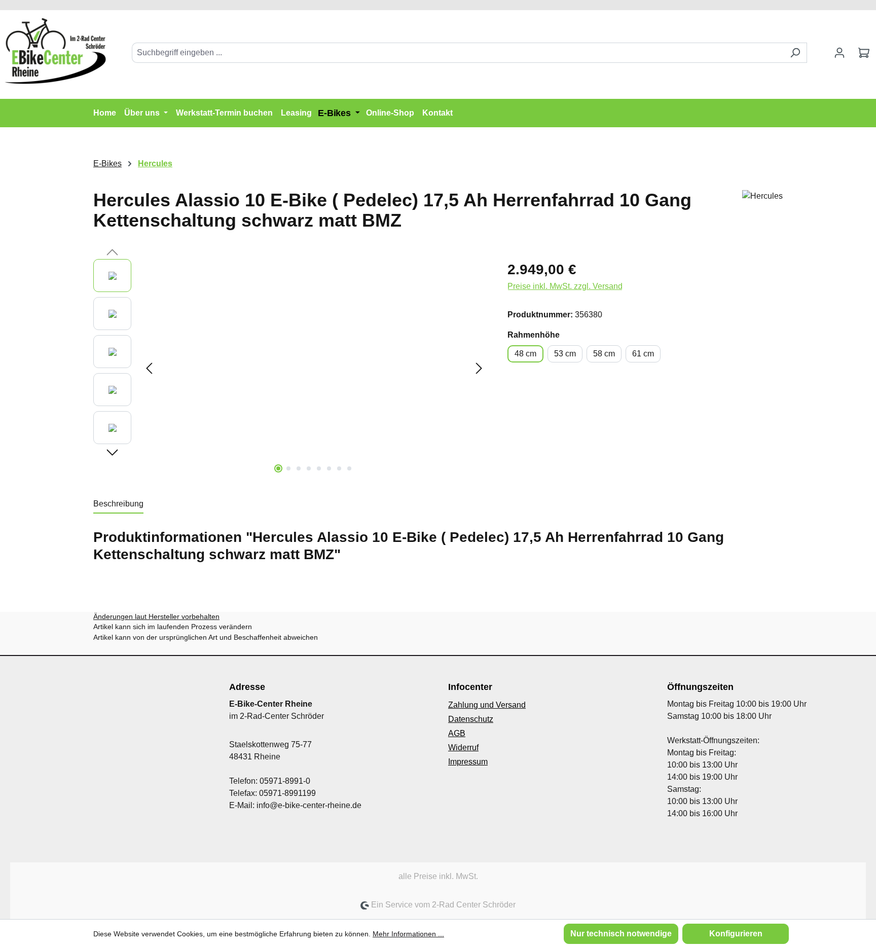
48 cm (525, 353)
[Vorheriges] (149, 368)
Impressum (468, 761)
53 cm (565, 353)
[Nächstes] (479, 368)
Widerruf (463, 747)
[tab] (118, 504)
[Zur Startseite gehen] (56, 50)
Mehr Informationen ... (408, 934)
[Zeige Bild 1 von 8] (278, 468)
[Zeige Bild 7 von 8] (339, 468)
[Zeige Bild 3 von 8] (299, 468)
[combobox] (458, 53)
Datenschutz (470, 719)
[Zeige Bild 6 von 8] (329, 468)
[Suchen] (795, 53)
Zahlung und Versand (487, 705)
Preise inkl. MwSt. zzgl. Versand (565, 286)
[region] (290, 368)
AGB (456, 733)
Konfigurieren (735, 933)
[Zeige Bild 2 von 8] (288, 468)
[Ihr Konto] (839, 53)
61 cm (643, 353)
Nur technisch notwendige (621, 933)
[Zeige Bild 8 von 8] (349, 468)
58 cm (604, 353)
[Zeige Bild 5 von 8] (319, 468)
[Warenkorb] (864, 53)
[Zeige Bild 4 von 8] (309, 468)
